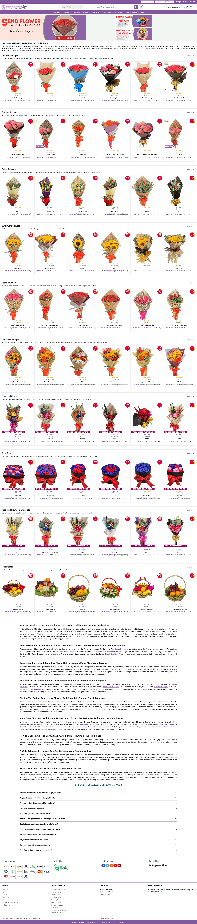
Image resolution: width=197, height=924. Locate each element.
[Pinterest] (115, 865)
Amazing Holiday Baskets (179, 609)
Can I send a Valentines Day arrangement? (35, 845)
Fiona (17, 211)
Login (179, 2)
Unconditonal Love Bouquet (50, 325)
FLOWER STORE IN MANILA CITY (109, 918)
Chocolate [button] (66, 12)
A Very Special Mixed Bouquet (18, 382)
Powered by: (154, 861)
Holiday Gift (82, 609)
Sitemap (5, 900)
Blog (3, 892)
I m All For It (82, 382)
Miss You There (114, 211)
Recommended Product (58, 910)
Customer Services (155, 885)
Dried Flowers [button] (96, 12)
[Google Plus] (119, 865)
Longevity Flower (50, 268)
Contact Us (104, 885)
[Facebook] (103, 865)
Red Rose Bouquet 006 (18, 325)
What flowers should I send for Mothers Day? (36, 850)
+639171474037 (108, 892)
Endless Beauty (50, 154)
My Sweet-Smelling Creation (50, 552)
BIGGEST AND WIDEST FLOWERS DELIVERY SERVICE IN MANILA (21, 918)
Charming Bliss (114, 98)
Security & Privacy (56, 902)
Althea (147, 211)
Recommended (147, 1)
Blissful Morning (147, 98)
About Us (5, 890)
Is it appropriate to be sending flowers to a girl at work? (39, 834)
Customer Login (56, 892)
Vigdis (115, 439)
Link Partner (6, 905)
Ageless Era (82, 268)
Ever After (179, 154)
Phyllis (179, 552)
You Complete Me (179, 98)
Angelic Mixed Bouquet (147, 382)
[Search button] (136, 7)
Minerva (82, 439)
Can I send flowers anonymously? (32, 808)
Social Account (107, 861)
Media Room (6, 897)
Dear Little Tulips (82, 211)
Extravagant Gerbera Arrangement (147, 154)
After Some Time (115, 382)
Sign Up (186, 2)
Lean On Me (82, 98)
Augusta (50, 439)
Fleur (114, 268)
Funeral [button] (127, 12)
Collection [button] (143, 12)
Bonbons (114, 552)
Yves (114, 495)
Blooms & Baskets (114, 609)
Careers (4, 895)
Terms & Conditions (57, 905)
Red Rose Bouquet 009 (82, 325)
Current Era (179, 268)
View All (189, 56)
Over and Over (50, 211)
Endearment (50, 495)
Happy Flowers (18, 268)
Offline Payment (56, 897)
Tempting (179, 495)
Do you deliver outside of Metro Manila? (34, 840)
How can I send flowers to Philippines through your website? (41, 793)
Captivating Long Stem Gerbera (115, 154)
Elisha (147, 439)
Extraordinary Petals (18, 154)
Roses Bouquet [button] (107, 12)
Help (193, 2)
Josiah (82, 552)
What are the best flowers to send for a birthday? (37, 803)
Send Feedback (107, 889)
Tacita (179, 439)
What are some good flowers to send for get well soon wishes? (42, 819)
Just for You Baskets (147, 609)
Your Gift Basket (18, 609)
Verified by (58, 861)
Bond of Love (82, 154)
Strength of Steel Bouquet (179, 325)
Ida (147, 268)
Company (5, 885)
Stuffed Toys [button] (118, 12)
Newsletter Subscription (10, 902)
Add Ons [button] (134, 12)
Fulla (18, 439)
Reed (17, 552)
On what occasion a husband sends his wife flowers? (39, 824)
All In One (179, 382)
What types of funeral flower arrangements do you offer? (40, 829)
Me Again (18, 495)
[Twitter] (107, 865)
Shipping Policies (56, 900)
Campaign (54, 908)
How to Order (55, 895)
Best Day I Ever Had (50, 98)
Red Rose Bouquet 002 (147, 325)
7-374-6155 (107, 894)
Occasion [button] (85, 12)
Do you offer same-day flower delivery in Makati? (37, 798)
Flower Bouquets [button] (56, 12)
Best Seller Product (161, 1)
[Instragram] (111, 865)
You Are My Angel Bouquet (114, 325)
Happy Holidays (50, 609)
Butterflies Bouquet (17, 98)
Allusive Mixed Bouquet (50, 382)
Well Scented (147, 495)
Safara (179, 211)
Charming (82, 495)
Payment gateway (9, 861)
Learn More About (58, 885)
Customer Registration (58, 890)
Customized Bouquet (174, 7)
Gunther (147, 552)
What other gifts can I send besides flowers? (36, 813)
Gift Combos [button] (76, 12)
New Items (171, 1)
